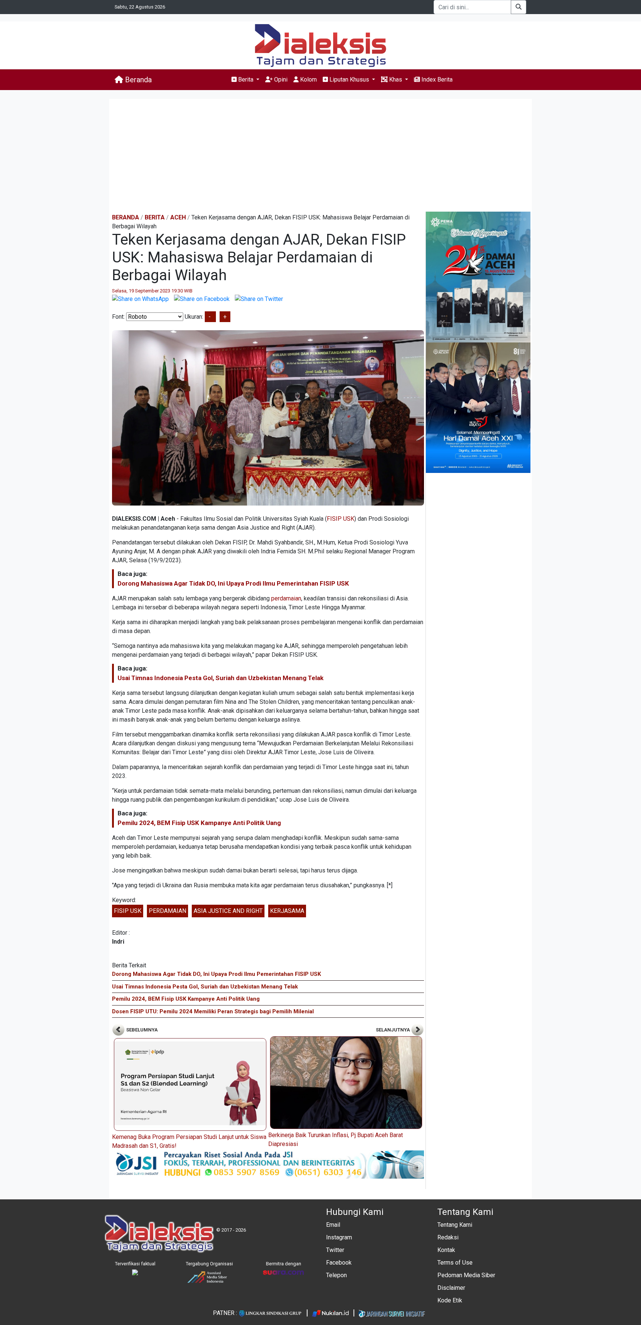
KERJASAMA (287, 910)
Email (333, 1224)
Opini (280, 79)
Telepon (336, 1275)
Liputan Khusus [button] (349, 79)
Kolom (308, 79)
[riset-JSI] (268, 1163)
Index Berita (436, 79)
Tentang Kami (454, 1224)
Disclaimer (451, 1287)
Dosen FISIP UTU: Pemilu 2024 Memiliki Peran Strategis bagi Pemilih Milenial (213, 1011)
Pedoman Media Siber (466, 1275)
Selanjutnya (393, 1030)
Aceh (178, 217)
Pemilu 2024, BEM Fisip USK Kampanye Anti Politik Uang (199, 823)
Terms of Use (455, 1262)
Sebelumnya (141, 1030)
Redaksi (447, 1237)
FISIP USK (340, 518)
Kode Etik (449, 1300)
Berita (155, 217)
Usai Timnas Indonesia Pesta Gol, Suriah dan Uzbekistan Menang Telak (220, 678)
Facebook (339, 1262)
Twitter (335, 1249)
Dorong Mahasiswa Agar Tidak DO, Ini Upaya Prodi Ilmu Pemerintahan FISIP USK (233, 583)
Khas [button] (396, 79)
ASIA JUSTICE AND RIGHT (228, 910)
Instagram (339, 1237)
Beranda (137, 79)
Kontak (446, 1249)
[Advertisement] (320, 156)
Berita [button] (246, 79)
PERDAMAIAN (167, 910)
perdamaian (286, 598)
